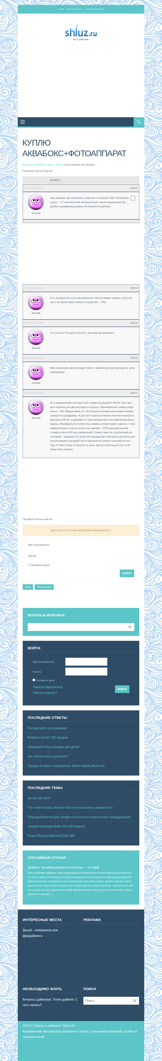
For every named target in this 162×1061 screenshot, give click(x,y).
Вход (28, 587)
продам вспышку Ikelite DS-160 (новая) (56, 826)
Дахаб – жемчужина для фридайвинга (40, 932)
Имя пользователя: (39, 545)
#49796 (134, 358)
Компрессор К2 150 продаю (48, 737)
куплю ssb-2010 (39, 798)
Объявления (39, 165)
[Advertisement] (92, 79)
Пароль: (32, 556)
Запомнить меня (40, 565)
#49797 (134, 393)
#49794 (134, 288)
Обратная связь (95, 9)
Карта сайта (74, 9)
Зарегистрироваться (48, 687)
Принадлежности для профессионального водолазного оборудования (79, 817)
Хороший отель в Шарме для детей (53, 747)
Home (61, 9)
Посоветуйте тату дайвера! (47, 728)
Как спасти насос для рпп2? (48, 756)
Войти (126, 573)
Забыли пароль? (45, 692)
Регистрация (44, 587)
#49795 (134, 323)
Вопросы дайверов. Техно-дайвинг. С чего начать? (50, 1002)
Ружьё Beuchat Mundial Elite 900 (51, 835)
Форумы (27, 165)
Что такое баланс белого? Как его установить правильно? (70, 807)
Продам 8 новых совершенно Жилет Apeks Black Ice (66, 765)
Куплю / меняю (55, 165)
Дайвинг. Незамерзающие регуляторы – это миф (63, 867)
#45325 (134, 188)
